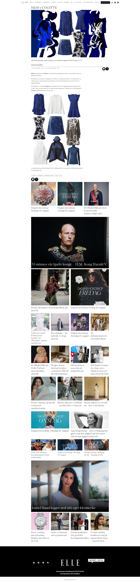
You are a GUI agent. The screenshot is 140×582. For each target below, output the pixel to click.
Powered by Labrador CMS (70, 579)
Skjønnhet (46, 2)
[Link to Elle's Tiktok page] (43, 562)
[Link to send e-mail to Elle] (47, 562)
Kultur (60, 2)
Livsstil (54, 2)
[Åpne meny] (22, 2)
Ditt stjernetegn (88, 2)
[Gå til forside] (26, 2)
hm (60, 175)
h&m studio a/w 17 (49, 175)
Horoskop (38, 2)
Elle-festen (78, 2)
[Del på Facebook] (103, 68)
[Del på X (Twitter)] (107, 68)
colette (34, 175)
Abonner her (105, 2)
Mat (71, 2)
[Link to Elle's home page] (70, 563)
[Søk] (112, 2)
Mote (31, 2)
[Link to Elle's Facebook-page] (38, 562)
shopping (40, 175)
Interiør (66, 2)
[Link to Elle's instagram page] (33, 562)
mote (56, 175)
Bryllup (97, 2)
